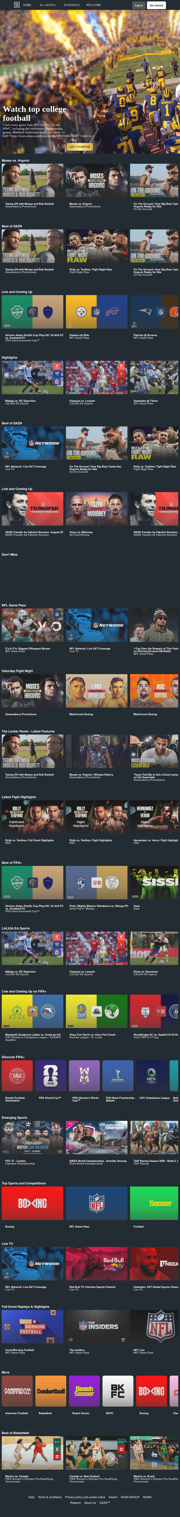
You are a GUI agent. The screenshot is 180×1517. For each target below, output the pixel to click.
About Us (90, 1503)
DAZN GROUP (130, 1497)
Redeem (75, 1503)
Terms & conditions (50, 1497)
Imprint (113, 1497)
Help (31, 1497)
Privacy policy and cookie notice (85, 1497)
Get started (156, 5)
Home (27, 5)
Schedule (72, 5)
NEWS (147, 1497)
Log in (139, 5)
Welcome (93, 5)
